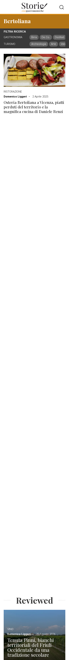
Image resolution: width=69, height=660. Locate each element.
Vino (10, 629)
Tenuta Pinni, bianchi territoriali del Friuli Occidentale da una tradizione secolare (30, 647)
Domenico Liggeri (15, 96)
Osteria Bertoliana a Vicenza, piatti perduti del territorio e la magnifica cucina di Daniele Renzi (34, 107)
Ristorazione (13, 91)
